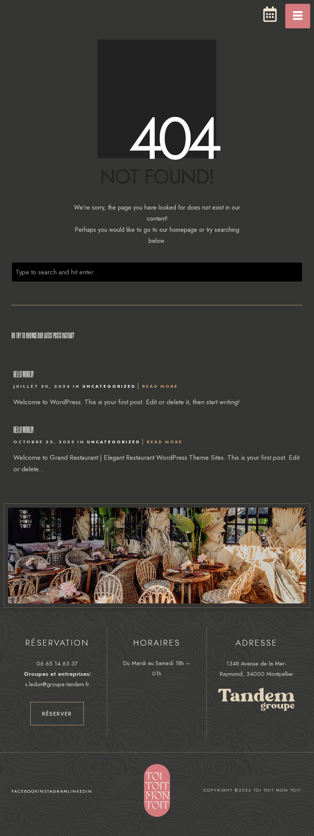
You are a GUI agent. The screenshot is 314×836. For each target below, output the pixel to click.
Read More (160, 386)
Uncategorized (109, 386)
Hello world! (23, 374)
